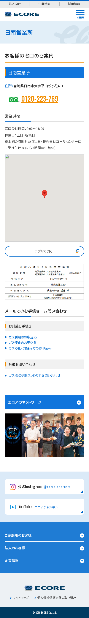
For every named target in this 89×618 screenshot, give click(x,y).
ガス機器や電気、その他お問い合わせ (34, 375)
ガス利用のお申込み (23, 337)
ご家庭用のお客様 (18, 535)
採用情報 (74, 4)
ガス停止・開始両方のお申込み (30, 348)
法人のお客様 (15, 547)
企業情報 (44, 4)
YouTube (38, 506)
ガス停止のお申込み (23, 342)
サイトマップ (21, 597)
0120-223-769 (39, 98)
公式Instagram (44, 486)
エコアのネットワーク (24, 402)
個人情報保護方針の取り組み (56, 597)
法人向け (15, 4)
